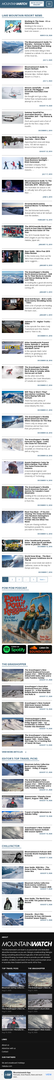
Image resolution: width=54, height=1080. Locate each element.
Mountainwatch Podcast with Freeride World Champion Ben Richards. (38, 853)
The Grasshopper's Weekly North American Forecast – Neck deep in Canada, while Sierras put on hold (37, 370)
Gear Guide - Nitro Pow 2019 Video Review (37, 252)
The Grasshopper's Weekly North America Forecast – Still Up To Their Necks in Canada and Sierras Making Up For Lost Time (38, 276)
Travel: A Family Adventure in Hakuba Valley (38, 813)
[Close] (2, 1074)
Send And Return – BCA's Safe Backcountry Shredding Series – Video (38, 301)
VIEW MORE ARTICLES (14, 751)
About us (5, 1045)
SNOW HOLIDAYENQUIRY (37, 4)
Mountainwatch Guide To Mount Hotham (36, 68)
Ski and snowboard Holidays (13, 1063)
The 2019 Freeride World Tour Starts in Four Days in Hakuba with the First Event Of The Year (38, 229)
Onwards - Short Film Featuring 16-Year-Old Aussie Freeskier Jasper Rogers (38, 916)
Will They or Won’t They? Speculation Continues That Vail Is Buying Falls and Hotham (37, 395)
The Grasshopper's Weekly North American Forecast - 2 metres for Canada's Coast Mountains (37, 490)
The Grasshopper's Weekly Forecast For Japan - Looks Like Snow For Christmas (37, 441)
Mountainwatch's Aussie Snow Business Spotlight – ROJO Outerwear (36, 160)
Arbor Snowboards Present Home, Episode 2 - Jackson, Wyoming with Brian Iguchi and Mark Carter (37, 345)
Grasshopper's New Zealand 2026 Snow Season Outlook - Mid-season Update (37, 705)
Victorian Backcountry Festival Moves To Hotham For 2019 (38, 205)
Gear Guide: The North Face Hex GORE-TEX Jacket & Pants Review (38, 900)
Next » (42, 579)
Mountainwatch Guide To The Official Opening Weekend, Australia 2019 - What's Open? (38, 183)
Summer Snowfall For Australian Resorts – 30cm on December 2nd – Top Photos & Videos (38, 115)
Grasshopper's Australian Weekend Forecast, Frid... (40, 1009)
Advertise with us (9, 1048)
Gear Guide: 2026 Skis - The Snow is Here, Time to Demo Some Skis (37, 869)
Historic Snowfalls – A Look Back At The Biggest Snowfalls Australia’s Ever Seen (37, 90)
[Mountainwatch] (14, 3)
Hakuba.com (7, 1066)
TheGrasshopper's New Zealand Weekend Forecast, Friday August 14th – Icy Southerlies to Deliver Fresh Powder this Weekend (37, 722)
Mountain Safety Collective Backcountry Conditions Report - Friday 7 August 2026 (38, 885)
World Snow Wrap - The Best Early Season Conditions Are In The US (38, 558)
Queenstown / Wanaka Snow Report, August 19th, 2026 (38, 797)
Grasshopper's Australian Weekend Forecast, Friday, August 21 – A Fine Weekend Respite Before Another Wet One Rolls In (37, 690)
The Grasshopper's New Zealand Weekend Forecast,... (14, 1009)
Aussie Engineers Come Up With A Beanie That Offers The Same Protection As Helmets (37, 465)
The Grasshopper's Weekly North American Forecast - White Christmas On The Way (38, 418)
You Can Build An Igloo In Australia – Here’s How (36, 138)
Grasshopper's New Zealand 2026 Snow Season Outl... (40, 1029)
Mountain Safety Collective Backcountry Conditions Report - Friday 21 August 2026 (37, 767)
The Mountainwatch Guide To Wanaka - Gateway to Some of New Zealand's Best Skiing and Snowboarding (38, 45)
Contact (5, 1051)
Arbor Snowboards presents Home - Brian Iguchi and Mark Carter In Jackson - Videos (38, 542)
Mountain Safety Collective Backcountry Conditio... (14, 988)
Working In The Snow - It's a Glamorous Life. (37, 22)
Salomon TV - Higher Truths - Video (38, 322)
